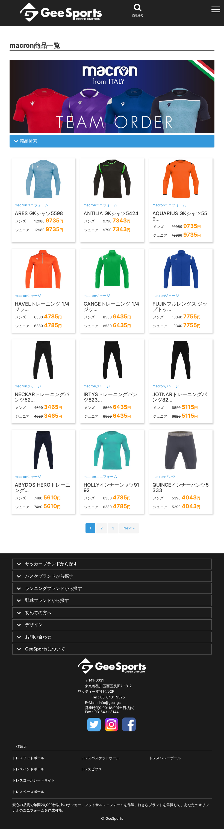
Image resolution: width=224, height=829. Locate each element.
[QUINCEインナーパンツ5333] (180, 469)
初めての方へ (38, 612)
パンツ (170, 477)
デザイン (34, 624)
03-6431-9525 (112, 697)
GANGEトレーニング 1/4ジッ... (111, 306)
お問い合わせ (38, 637)
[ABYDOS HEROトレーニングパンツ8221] (43, 469)
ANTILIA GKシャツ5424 (111, 213)
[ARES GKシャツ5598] (43, 197)
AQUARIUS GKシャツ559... (179, 216)
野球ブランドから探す (47, 600)
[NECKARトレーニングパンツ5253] (43, 378)
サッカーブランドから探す (51, 564)
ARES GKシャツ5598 (39, 213)
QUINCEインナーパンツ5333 (180, 487)
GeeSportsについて (45, 649)
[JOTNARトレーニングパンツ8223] (180, 378)
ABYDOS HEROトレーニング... (42, 487)
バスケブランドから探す (49, 576)
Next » (129, 528)
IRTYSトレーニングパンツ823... (110, 397)
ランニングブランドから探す (53, 588)
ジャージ (34, 296)
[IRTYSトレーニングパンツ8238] (112, 378)
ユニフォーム (37, 205)
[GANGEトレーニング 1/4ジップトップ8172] (112, 288)
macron (21, 205)
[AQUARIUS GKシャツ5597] (180, 197)
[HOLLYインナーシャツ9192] (112, 469)
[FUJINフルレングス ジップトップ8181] (180, 288)
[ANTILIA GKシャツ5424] (112, 197)
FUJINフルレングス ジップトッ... (179, 306)
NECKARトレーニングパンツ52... (42, 397)
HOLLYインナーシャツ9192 (111, 487)
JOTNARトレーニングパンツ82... (179, 397)
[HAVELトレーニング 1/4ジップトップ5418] (43, 288)
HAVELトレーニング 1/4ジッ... (42, 306)
